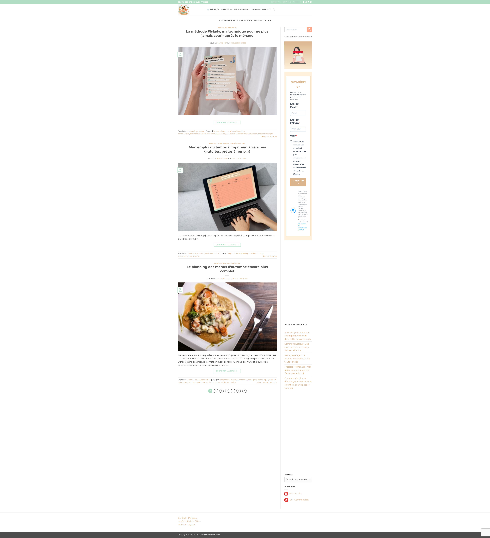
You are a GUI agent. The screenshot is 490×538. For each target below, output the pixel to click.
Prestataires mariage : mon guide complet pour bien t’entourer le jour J (297, 370)
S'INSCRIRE (298, 182)
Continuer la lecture (227, 122)
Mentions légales (186, 524)
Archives (288, 474)
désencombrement (198, 134)
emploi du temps (235, 253)
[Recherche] (274, 9)
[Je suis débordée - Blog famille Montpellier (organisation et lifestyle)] (191, 9)
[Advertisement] (298, 281)
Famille (212, 143)
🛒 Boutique (213, 9)
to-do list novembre (195, 382)
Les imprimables (233, 134)
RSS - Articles (295, 493)
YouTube (297, 2)
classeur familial (226, 131)
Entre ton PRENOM (294, 121)
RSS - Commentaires (298, 500)
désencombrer (212, 134)
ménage (253, 134)
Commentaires (269, 136)
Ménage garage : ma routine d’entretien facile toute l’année (297, 358)
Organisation (241, 9)
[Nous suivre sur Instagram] (306, 2)
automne (223, 380)
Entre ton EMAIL (294, 105)
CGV (197, 521)
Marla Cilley (245, 134)
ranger (270, 134)
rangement (262, 134)
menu (243, 380)
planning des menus (255, 380)
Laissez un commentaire (266, 382)
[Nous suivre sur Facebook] (303, 2)
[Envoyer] (309, 29)
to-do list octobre (211, 382)
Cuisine (217, 263)
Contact (266, 9)
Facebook (286, 2)
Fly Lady (222, 134)
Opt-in (293, 136)
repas (266, 380)
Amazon (216, 131)
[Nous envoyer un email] (310, 2)
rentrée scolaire (192, 256)
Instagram (275, 2)
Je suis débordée (238, 43)
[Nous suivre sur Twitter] (308, 2)
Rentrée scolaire (237, 143)
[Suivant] (244, 391)
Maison (221, 28)
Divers (255, 9)
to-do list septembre (227, 382)
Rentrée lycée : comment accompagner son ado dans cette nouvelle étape (297, 335)
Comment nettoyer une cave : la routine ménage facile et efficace (297, 347)
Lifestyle (226, 9)
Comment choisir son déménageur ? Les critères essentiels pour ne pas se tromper (298, 383)
